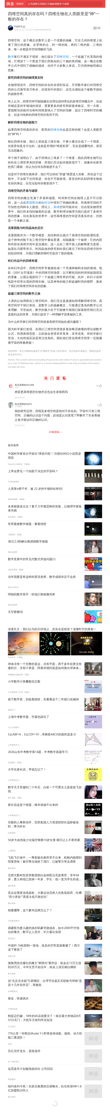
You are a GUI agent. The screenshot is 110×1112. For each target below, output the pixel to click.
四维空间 (63, 57)
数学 (11, 57)
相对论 (45, 202)
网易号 (20, 3)
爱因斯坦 (32, 202)
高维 (57, 207)
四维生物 (56, 129)
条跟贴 (54, 432)
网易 (10, 4)
